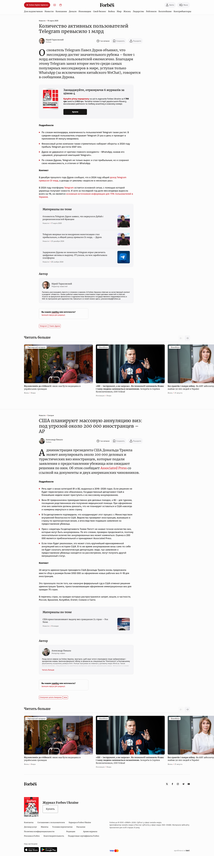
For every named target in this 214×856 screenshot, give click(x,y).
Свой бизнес (99, 11)
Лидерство (138, 11)
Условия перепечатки (62, 827)
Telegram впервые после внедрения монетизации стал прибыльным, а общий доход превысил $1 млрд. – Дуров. (72, 235)
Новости (49, 11)
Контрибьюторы (182, 11)
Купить (50, 808)
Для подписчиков (33, 11)
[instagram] (178, 784)
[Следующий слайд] (187, 338)
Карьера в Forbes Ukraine (80, 822)
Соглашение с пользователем (51, 822)
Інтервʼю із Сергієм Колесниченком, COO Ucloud (130, 389)
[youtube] (188, 784)
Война (111, 11)
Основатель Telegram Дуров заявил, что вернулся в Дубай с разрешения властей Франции (73, 217)
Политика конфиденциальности (39, 831)
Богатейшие (165, 11)
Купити (75, 112)
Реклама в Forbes (32, 836)
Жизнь (127, 11)
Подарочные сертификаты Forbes (83, 836)
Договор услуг (30, 827)
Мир (119, 11)
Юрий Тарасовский (55, 40)
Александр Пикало (54, 440)
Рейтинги (151, 11)
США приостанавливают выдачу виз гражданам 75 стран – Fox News (75, 620)
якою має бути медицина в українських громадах (52, 387)
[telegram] (183, 784)
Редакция (70, 831)
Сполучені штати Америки (51, 697)
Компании (61, 11)
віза (65, 697)
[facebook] (172, 784)
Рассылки (80, 827)
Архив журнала (90, 831)
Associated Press (113, 468)
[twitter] (167, 784)
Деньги (73, 11)
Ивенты (44, 827)
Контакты (28, 822)
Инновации (85, 11)
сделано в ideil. (182, 851)
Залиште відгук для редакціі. (53, 315)
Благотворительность (54, 836)
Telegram (69, 187)
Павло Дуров (54, 326)
